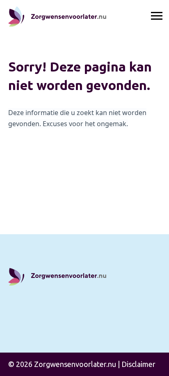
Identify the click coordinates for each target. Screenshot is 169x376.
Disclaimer (138, 364)
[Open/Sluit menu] (156, 16)
